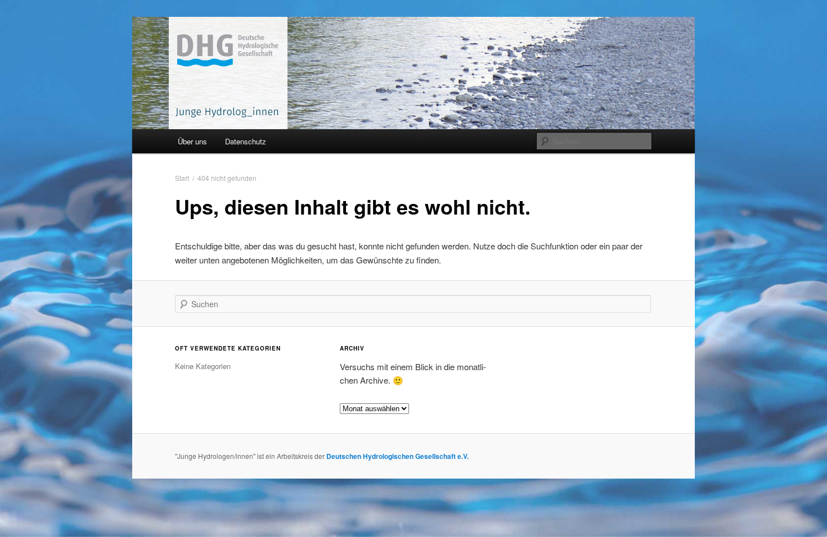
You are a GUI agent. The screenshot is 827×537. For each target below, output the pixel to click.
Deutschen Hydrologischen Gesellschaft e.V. (397, 456)
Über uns (192, 141)
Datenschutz (245, 141)
